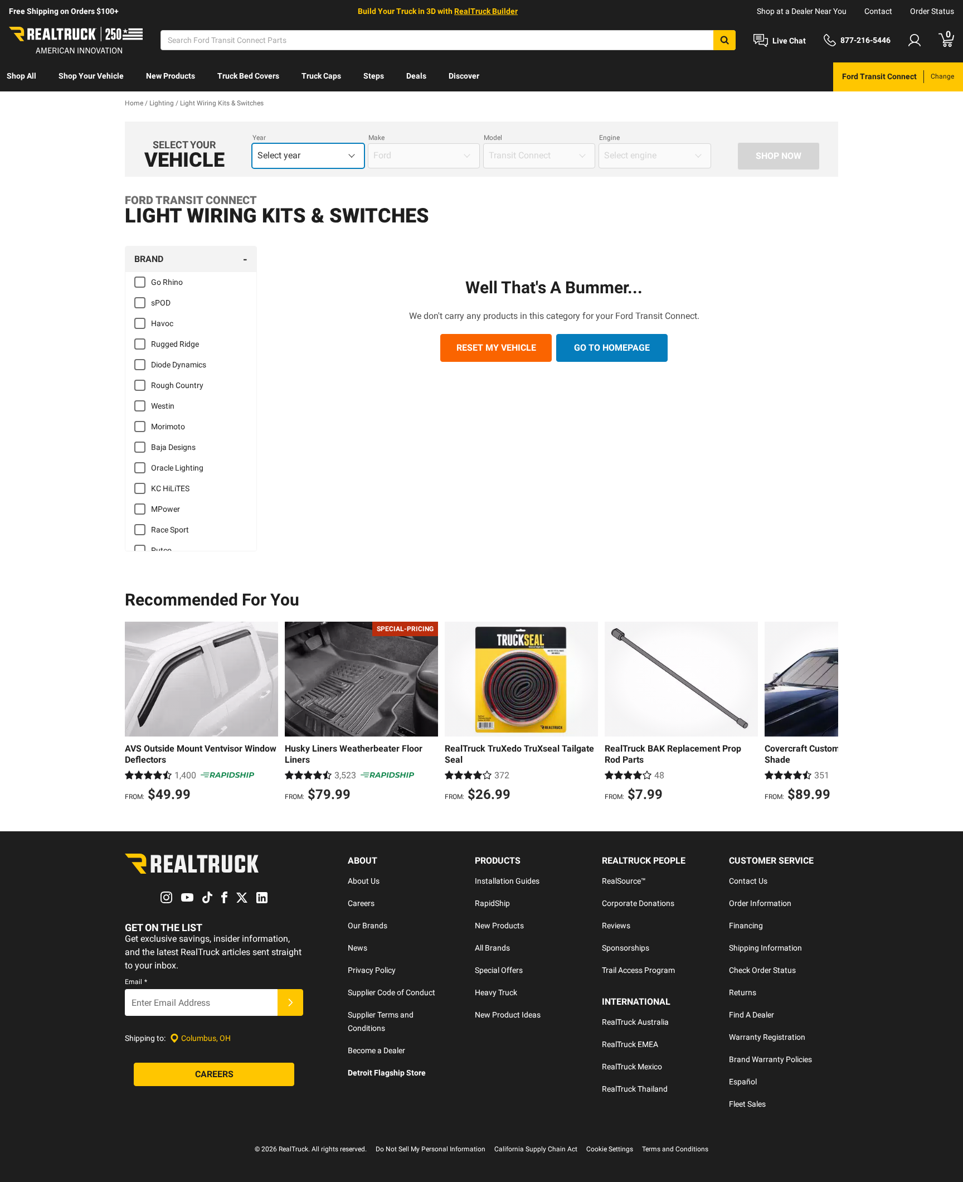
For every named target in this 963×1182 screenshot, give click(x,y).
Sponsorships (625, 947)
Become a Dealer (376, 1050)
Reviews (616, 925)
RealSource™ (624, 880)
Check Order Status (762, 970)
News (357, 947)
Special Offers (499, 970)
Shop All (21, 75)
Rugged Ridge (175, 344)
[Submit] (290, 1002)
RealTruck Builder (486, 11)
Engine (609, 138)
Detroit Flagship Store (387, 1072)
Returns (742, 992)
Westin (162, 405)
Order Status (932, 11)
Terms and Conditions (675, 1149)
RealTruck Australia (635, 1022)
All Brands (492, 947)
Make (376, 138)
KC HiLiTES (170, 488)
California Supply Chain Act (535, 1149)
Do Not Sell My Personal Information (430, 1149)
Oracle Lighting (177, 467)
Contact (878, 11)
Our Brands (367, 925)
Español (743, 1081)
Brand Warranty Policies (770, 1059)
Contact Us (748, 880)
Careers (361, 903)
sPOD (161, 302)
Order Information (760, 903)
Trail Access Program (638, 970)
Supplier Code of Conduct (391, 992)
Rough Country (177, 385)
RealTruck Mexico (632, 1066)
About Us (364, 880)
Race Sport (170, 529)
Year (259, 138)
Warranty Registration (767, 1037)
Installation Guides (507, 880)
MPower (165, 509)
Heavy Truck (496, 992)
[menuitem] (21, 76)
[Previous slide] (136, 713)
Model (493, 138)
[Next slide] (827, 713)
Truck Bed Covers (248, 75)
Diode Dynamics (178, 364)
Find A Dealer (751, 1014)
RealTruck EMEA (630, 1044)
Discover (464, 75)
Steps (373, 75)
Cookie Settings (609, 1149)
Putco (161, 550)
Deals (416, 75)
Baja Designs (173, 447)
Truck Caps (321, 75)
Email (136, 982)
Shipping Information (765, 947)
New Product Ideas (508, 1014)
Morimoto (168, 426)
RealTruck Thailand (635, 1088)
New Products (170, 75)
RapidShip (492, 903)
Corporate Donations (638, 903)
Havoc (162, 323)
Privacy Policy (372, 970)
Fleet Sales (747, 1103)
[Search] (724, 40)
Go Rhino (167, 282)
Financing (746, 925)
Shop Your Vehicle (91, 75)
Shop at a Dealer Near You (802, 11)
